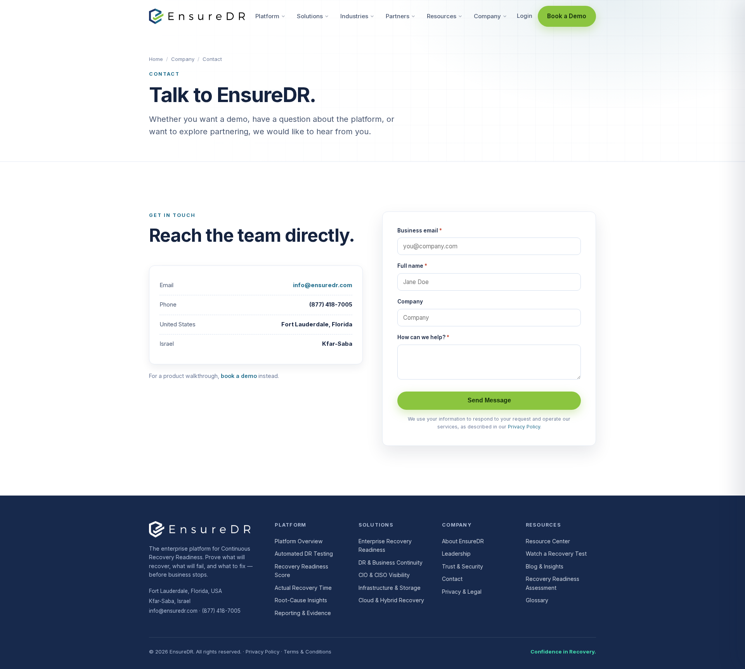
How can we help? (423, 337)
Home (156, 59)
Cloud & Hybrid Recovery (391, 600)
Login (524, 15)
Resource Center (548, 541)
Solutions (310, 16)
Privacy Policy (524, 427)
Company (487, 16)
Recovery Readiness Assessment (552, 583)
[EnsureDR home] (197, 16)
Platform (267, 16)
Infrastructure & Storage (390, 587)
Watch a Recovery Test (556, 553)
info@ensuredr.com (322, 285)
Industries (354, 16)
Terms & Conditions (307, 651)
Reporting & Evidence (303, 613)
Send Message (489, 400)
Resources (441, 16)
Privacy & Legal (462, 591)
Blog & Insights (544, 566)
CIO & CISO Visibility (384, 575)
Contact (452, 578)
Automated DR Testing (304, 553)
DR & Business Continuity (391, 562)
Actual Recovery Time (303, 587)
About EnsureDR (463, 541)
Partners (397, 16)
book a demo (239, 376)
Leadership (456, 553)
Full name (412, 266)
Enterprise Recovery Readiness (385, 545)
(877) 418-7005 (221, 611)
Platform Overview (299, 541)
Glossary (537, 600)
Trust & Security (462, 566)
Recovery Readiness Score (301, 571)
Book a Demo (566, 16)
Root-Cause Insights (301, 600)
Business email (419, 230)
